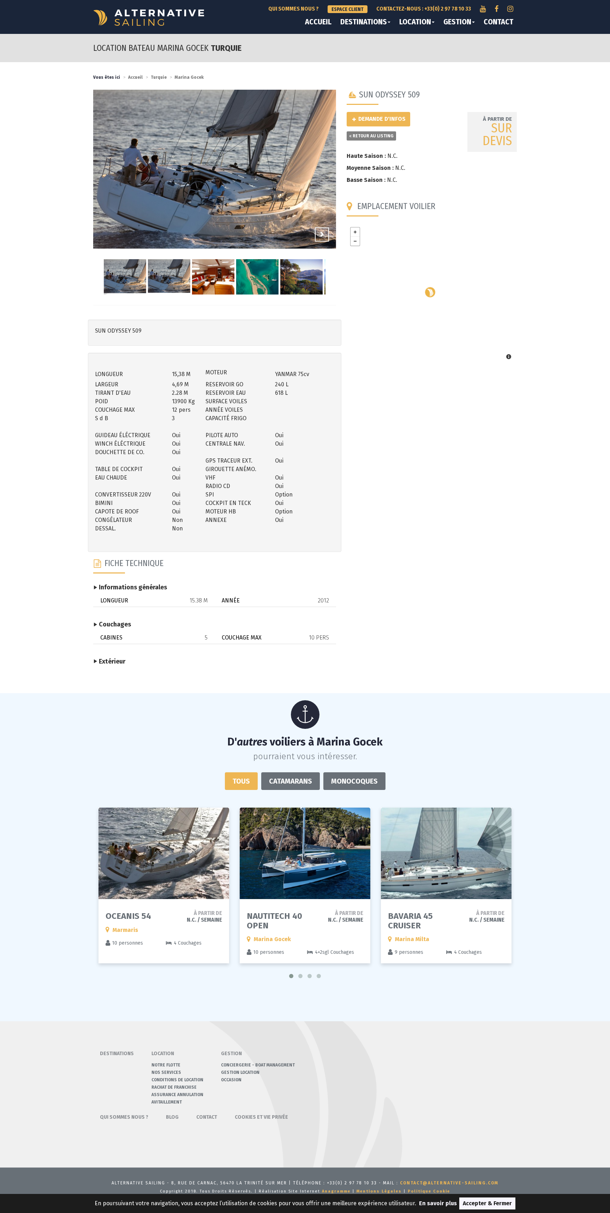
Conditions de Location (177, 1079)
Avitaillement (166, 1102)
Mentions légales (379, 1191)
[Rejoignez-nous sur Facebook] (496, 8)
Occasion (231, 1079)
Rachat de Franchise (174, 1087)
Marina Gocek (189, 77)
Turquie (159, 77)
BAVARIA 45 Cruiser (410, 920)
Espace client (347, 9)
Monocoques (354, 781)
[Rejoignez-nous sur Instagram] (510, 8)
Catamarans (290, 781)
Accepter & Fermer (487, 1203)
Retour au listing (373, 135)
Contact (498, 21)
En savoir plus (438, 1203)
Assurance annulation (177, 1094)
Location (415, 21)
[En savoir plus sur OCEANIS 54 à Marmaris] (163, 853)
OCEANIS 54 (128, 916)
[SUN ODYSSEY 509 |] (214, 174)
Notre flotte (165, 1065)
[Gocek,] (430, 292)
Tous (241, 781)
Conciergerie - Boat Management (258, 1065)
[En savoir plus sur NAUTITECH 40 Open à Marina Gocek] (305, 853)
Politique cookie (429, 1191)
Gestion (457, 21)
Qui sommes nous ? (293, 8)
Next (322, 234)
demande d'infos (381, 118)
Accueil (318, 21)
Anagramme (336, 1191)
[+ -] (432, 294)
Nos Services (166, 1072)
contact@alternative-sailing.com (449, 1183)
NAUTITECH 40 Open (274, 920)
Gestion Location (240, 1072)
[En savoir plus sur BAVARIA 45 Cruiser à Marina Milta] (446, 853)
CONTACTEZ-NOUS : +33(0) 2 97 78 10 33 (423, 8)
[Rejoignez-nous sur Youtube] (482, 8)
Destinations (363, 21)
